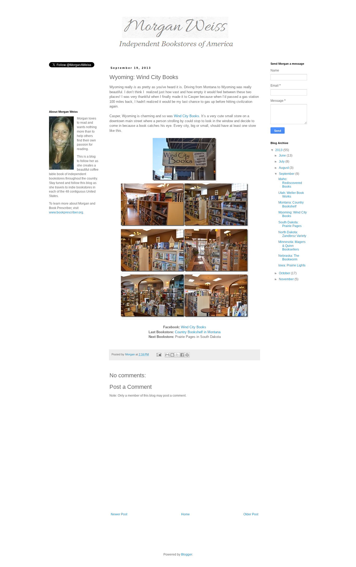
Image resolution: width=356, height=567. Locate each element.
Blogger (186, 554)
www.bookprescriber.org (66, 212)
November (286, 279)
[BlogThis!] (172, 354)
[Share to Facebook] (182, 354)
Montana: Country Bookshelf (291, 204)
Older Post (250, 514)
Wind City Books (186, 116)
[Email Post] (158, 354)
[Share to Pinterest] (187, 354)
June (283, 155)
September (287, 174)
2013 (279, 150)
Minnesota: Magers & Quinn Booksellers (291, 245)
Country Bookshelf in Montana (197, 332)
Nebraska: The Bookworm (288, 257)
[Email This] (167, 354)
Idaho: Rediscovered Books (290, 182)
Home (185, 514)
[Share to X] (177, 354)
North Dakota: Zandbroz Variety (292, 234)
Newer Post (119, 514)
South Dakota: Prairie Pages (290, 224)
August (284, 168)
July (282, 161)
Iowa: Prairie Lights (291, 265)
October (285, 273)
